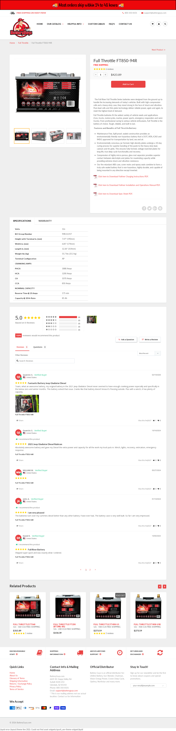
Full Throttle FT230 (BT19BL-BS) (64, 625)
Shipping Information (19, 681)
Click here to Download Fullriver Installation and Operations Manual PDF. (129, 185)
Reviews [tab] (20, 347)
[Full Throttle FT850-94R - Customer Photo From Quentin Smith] (92, 319)
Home (40, 24)
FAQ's (112, 24)
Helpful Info (75, 24)
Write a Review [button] (151, 339)
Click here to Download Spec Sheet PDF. (115, 194)
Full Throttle (23, 43)
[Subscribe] (163, 686)
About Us (14, 675)
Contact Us (125, 24)
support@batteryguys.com (155, 13)
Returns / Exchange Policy (21, 684)
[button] (154, 420)
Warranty (45, 220)
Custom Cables (96, 24)
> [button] (95, 569)
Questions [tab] (37, 347)
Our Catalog (54, 24)
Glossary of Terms (17, 678)
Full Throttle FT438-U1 (106, 624)
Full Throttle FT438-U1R (147, 624)
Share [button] (21, 420)
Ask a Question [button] (127, 339)
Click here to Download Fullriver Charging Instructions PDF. (123, 176)
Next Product (158, 50)
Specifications (22, 220)
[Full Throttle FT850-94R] (47, 92)
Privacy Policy (15, 686)
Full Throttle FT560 (24, 624)
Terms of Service (17, 689)
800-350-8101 (131, 13)
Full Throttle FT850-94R (24, 414)
